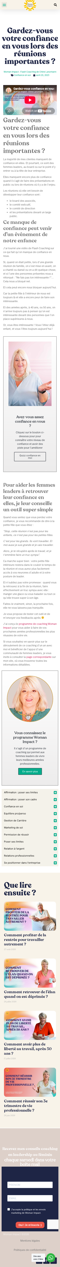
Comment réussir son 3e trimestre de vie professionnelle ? (26, 1106)
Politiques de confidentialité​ (30, 1249)
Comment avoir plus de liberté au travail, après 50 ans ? (28, 1049)
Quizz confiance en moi (30, 456)
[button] (4, 4)
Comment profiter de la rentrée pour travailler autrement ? (25, 939)
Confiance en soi (22, 75)
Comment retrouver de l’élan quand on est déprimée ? (29, 994)
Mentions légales (30, 1240)
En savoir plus (30, 771)
